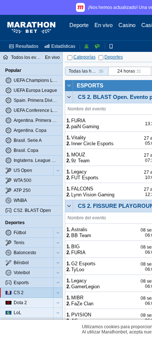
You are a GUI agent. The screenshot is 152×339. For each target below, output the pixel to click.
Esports (90, 85)
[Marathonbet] (31, 28)
